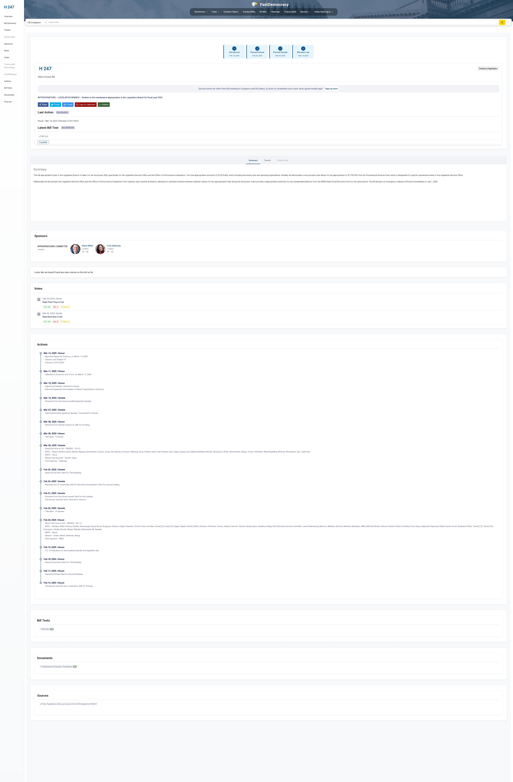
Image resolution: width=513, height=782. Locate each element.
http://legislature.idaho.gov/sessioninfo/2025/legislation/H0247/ (69, 704)
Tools (214, 12)
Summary (253, 160)
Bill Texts (8, 88)
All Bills (263, 12)
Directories (200, 12)
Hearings (275, 12)
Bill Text (44, 136)
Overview (8, 16)
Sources (8, 102)
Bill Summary (10, 23)
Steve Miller (87, 245)
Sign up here (331, 88)
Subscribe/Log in (322, 12)
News (6, 51)
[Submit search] (502, 22)
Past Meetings (10, 74)
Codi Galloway (114, 245)
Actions (7, 81)
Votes (6, 57)
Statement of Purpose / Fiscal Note (59, 666)
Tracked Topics (230, 12)
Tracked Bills (249, 12)
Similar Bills (9, 37)
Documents (9, 95)
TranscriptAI (290, 12)
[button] (508, 22)
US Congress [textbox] (34, 22)
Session (304, 12)
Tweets (7, 30)
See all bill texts (68, 128)
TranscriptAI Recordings (9, 65)
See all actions (62, 112)
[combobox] (36, 22)
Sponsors (8, 44)
